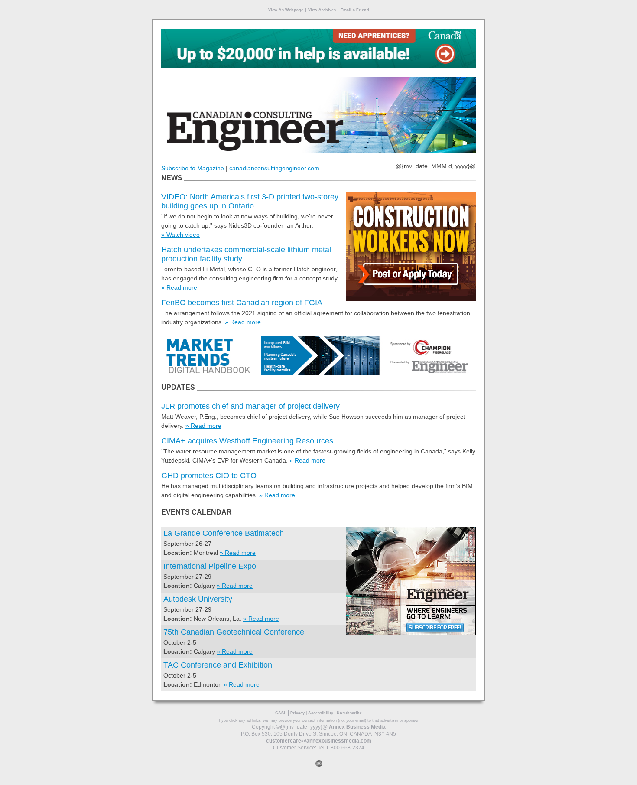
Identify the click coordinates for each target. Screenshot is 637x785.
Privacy (297, 713)
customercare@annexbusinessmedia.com (318, 741)
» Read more (179, 287)
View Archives (322, 10)
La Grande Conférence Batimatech (223, 533)
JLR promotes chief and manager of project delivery (250, 406)
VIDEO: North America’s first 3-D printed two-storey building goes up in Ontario (249, 201)
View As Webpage (285, 10)
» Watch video (180, 234)
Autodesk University (197, 599)
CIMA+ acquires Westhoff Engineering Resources (247, 440)
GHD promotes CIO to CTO (209, 475)
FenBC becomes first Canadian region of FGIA (241, 302)
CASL (280, 713)
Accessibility (320, 713)
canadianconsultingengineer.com (274, 168)
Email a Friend (355, 10)
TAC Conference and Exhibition (217, 665)
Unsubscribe (349, 713)
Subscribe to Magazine (192, 168)
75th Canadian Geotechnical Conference (233, 632)
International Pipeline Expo (209, 566)
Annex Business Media (357, 727)
